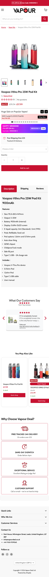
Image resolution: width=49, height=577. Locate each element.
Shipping (24, 188)
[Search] (44, 19)
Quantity (4, 155)
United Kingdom (23, 563)
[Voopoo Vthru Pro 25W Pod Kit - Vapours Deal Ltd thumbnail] (4, 82)
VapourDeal (7, 96)
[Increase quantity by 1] (22, 160)
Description (9, 188)
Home (3, 27)
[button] (6, 99)
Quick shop (14, 395)
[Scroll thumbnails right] (46, 82)
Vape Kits (12, 27)
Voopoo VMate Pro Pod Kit (13, 384)
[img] (24, 303)
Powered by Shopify (24, 573)
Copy (43, 128)
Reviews (40, 188)
